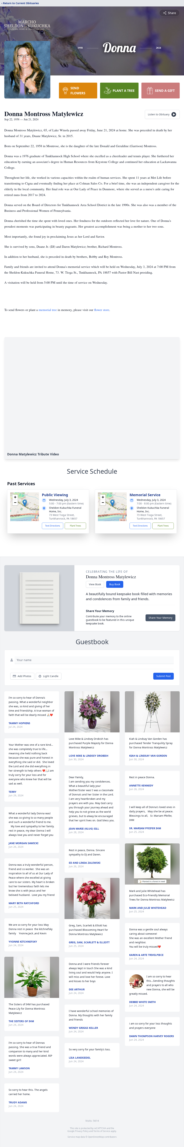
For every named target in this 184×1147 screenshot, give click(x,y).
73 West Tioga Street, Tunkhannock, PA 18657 (63, 516)
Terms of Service (101, 1131)
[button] (24, 503)
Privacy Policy (82, 1131)
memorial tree (48, 310)
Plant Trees (75, 525)
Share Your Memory (160, 617)
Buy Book (114, 584)
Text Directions (52, 525)
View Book (95, 584)
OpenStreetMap (96, 1136)
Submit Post (163, 676)
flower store (101, 310)
